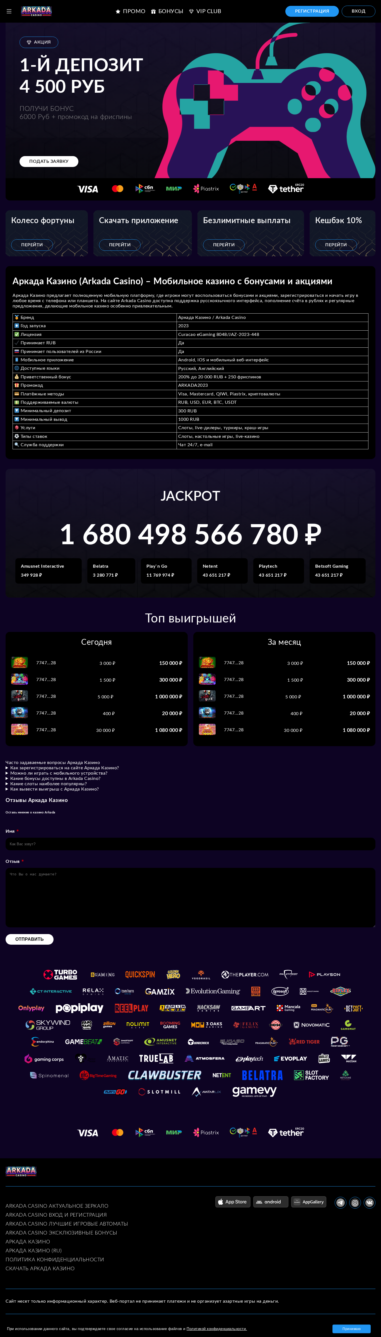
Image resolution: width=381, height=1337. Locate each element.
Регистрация (312, 11)
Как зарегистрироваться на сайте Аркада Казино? (64, 768)
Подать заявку (49, 161)
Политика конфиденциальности (55, 1259)
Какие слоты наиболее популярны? (48, 784)
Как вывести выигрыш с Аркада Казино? (54, 789)
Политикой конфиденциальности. (217, 1329)
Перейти (32, 245)
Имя (10, 831)
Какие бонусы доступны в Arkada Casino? (55, 778)
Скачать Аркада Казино (40, 1268)
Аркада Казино (28, 1242)
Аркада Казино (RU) (34, 1251)
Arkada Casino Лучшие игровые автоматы (67, 1224)
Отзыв (13, 861)
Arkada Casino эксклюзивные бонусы (61, 1233)
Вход (358, 11)
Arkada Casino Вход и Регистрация (56, 1215)
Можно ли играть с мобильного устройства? (59, 773)
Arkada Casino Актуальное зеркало (57, 1206)
